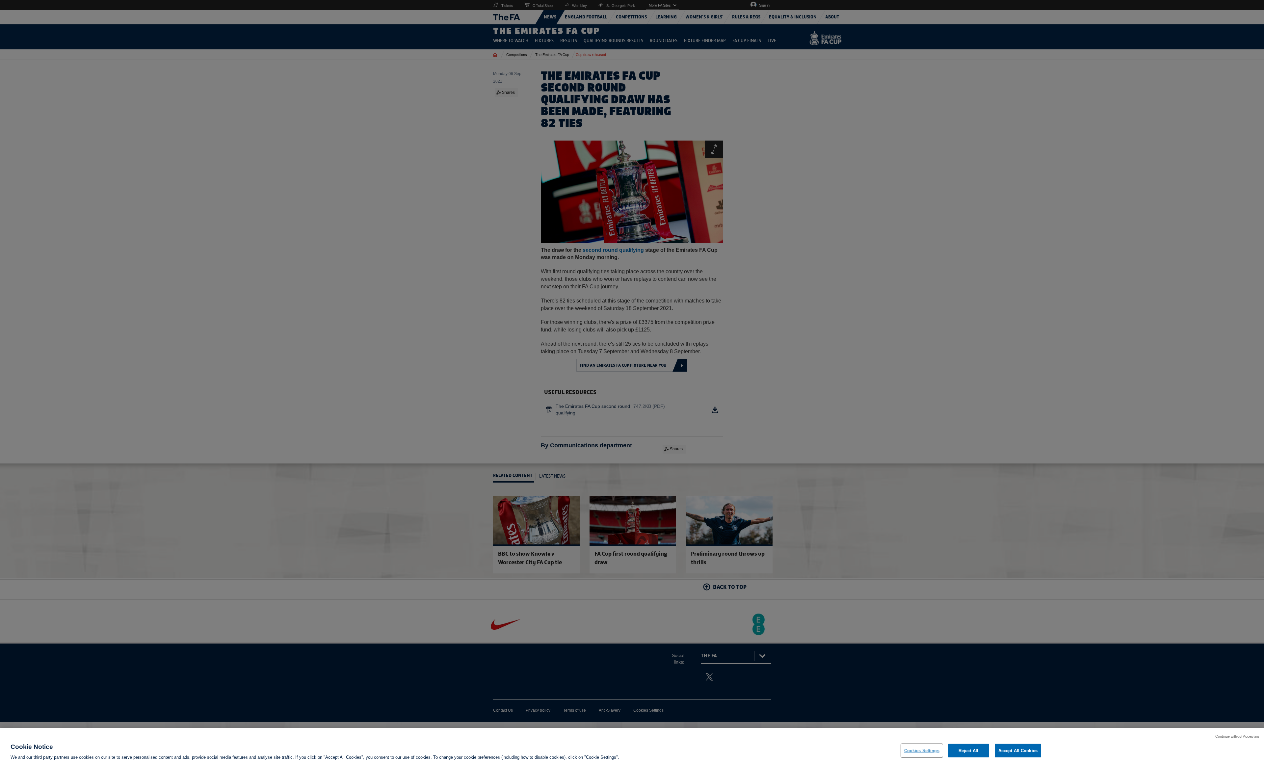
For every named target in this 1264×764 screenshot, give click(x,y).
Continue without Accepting (1237, 736)
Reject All (968, 750)
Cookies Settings (921, 750)
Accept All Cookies (1018, 750)
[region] (632, 746)
